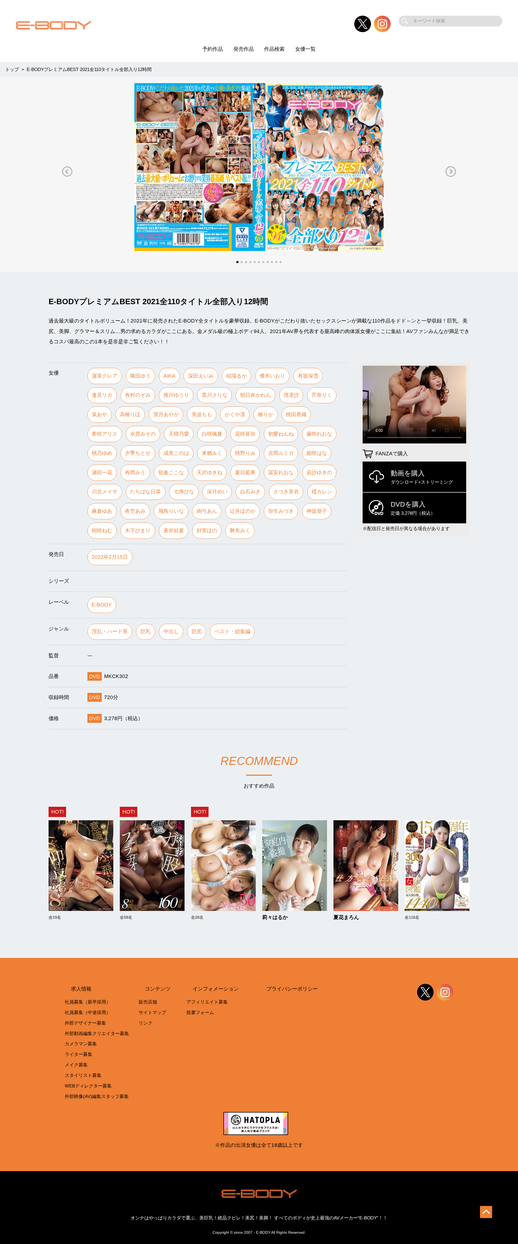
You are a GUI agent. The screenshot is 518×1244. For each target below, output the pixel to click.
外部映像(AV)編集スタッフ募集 (97, 1096)
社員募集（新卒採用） (88, 1002)
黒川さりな (214, 395)
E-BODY (102, 605)
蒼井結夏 (173, 530)
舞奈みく (240, 530)
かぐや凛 (235, 414)
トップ (12, 69)
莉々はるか (275, 917)
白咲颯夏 (212, 434)
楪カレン (322, 491)
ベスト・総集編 (232, 631)
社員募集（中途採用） (88, 1012)
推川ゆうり (176, 395)
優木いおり (272, 376)
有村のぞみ (138, 395)
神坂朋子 (316, 511)
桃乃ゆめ (102, 453)
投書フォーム (200, 1012)
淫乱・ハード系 (110, 631)
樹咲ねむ (102, 530)
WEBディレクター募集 (88, 1086)
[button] (67, 171)
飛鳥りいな (171, 511)
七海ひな (184, 491)
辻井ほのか (242, 511)
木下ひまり (138, 530)
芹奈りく (322, 395)
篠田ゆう (140, 376)
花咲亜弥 (245, 434)
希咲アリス (104, 434)
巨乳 (145, 631)
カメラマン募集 (81, 1043)
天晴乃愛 (179, 434)
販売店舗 (148, 1002)
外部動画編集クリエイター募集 (97, 1033)
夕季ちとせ (138, 453)
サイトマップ (152, 1012)
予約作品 (212, 49)
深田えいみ (201, 376)
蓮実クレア (104, 376)
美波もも (202, 414)
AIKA (169, 376)
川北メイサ (104, 491)
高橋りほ (130, 414)
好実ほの (207, 530)
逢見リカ (102, 395)
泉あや (99, 414)
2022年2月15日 (110, 557)
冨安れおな (281, 472)
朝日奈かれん (255, 395)
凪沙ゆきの (319, 472)
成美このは (176, 453)
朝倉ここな (171, 472)
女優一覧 (305, 49)
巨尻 (197, 631)
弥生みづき (281, 511)
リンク (145, 1023)
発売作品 (243, 49)
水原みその (143, 434)
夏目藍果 (245, 472)
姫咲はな (316, 453)
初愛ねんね (281, 434)
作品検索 (274, 49)
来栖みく (212, 453)
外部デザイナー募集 (85, 1023)
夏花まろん (346, 917)
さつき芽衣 (286, 491)
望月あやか (166, 414)
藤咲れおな (319, 434)
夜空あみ (135, 511)
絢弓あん (207, 511)
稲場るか (236, 376)
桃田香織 (296, 414)
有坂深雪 (308, 376)
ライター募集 (78, 1054)
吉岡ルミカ (281, 453)
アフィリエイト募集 (207, 1002)
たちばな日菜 (145, 491)
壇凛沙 (291, 395)
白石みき (250, 491)
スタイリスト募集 (83, 1075)
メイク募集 (76, 1064)
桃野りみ (245, 453)
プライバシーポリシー (292, 989)
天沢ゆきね (209, 472)
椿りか (265, 414)
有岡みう (135, 472)
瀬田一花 (102, 472)
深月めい (217, 491)
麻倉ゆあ (102, 511)
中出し (171, 631)
